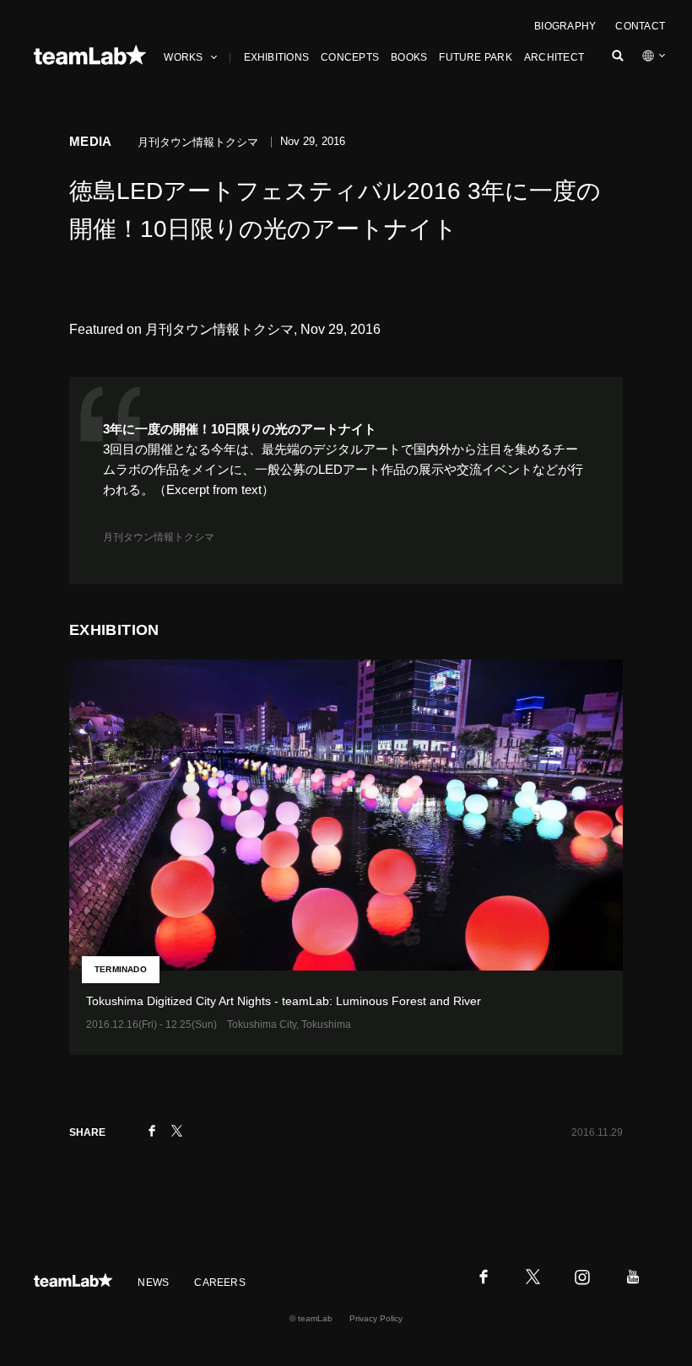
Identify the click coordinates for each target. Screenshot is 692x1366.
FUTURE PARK (475, 57)
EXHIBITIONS (277, 57)
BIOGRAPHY (565, 26)
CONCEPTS (350, 57)
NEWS (153, 1282)
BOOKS (409, 57)
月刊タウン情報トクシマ (158, 537)
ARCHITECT (554, 57)
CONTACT (640, 26)
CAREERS (220, 1282)
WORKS (183, 57)
